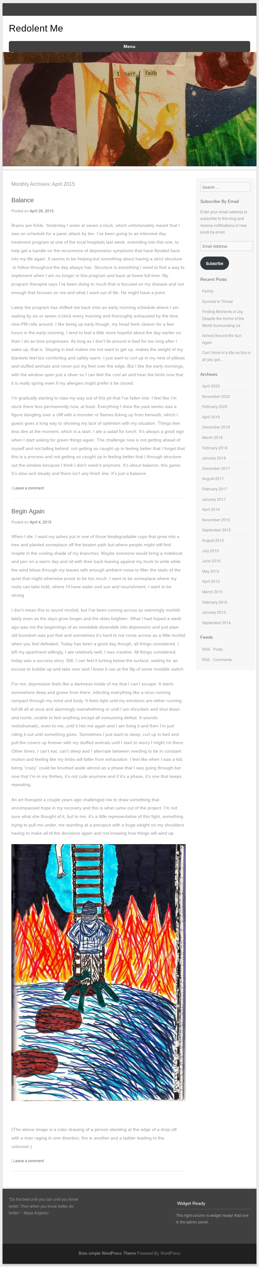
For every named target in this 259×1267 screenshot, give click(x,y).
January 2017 (214, 499)
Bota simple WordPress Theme (107, 1253)
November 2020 (216, 396)
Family (208, 290)
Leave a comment (28, 487)
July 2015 (210, 550)
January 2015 (214, 612)
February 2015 (214, 602)
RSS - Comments (217, 659)
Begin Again (28, 511)
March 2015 (212, 591)
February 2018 (214, 447)
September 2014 (216, 622)
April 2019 (211, 416)
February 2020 (214, 406)
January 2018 (214, 457)
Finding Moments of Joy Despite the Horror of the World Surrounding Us (223, 318)
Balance (22, 200)
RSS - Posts (212, 649)
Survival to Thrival (217, 301)
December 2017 (216, 468)
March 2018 (212, 437)
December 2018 (216, 426)
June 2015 (211, 560)
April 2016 (211, 509)
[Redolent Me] (129, 164)
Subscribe (214, 263)
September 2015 (216, 529)
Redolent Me (36, 28)
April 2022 (211, 385)
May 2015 (210, 571)
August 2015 (213, 540)
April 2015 (211, 581)
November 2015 (216, 519)
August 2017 (213, 478)
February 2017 (214, 488)
